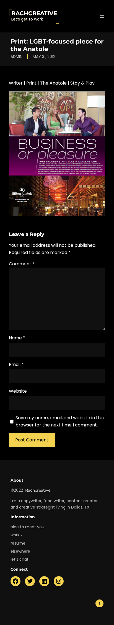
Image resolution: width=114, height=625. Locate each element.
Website (18, 391)
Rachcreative (34, 13)
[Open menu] (102, 16)
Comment (22, 264)
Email (16, 364)
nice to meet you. (28, 527)
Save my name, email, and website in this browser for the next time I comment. (59, 421)
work (15, 535)
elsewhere (20, 551)
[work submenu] (21, 535)
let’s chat (19, 559)
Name (17, 338)
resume (18, 543)
